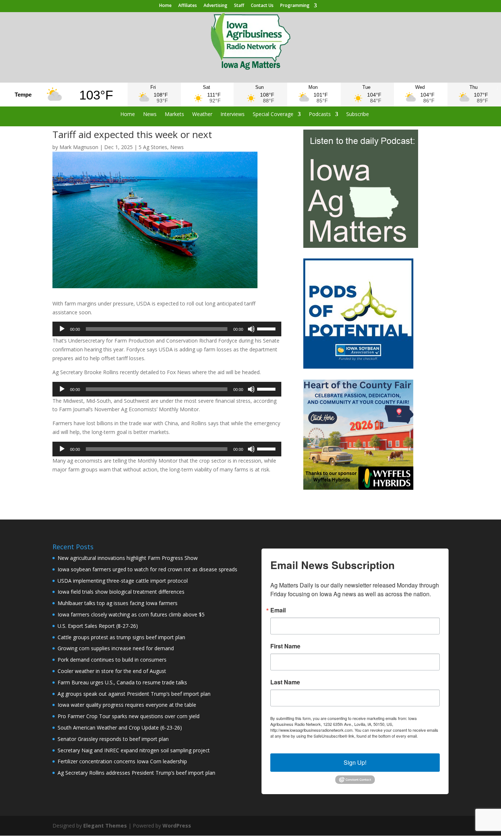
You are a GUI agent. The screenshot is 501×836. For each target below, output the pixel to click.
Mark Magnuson (78, 147)
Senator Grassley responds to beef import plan (113, 738)
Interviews (232, 114)
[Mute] (251, 329)
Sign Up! (355, 762)
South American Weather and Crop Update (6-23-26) (120, 727)
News (150, 114)
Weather (202, 114)
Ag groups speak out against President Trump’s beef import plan (134, 693)
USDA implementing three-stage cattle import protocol (123, 580)
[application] (166, 329)
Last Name (285, 682)
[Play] (62, 329)
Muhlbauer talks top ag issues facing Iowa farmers (118, 603)
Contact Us (262, 5)
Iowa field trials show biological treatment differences (121, 591)
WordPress (176, 825)
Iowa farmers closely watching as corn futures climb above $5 (131, 614)
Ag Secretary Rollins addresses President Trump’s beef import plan (136, 772)
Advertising (215, 5)
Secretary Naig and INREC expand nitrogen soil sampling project (134, 750)
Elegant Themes (105, 825)
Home (165, 5)
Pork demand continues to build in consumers (112, 659)
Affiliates (187, 5)
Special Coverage (273, 114)
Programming (295, 5)
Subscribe (357, 114)
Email (278, 610)
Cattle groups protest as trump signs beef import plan (121, 637)
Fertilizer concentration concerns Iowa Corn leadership (122, 761)
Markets (174, 114)
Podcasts (320, 114)
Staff (239, 5)
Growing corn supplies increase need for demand (116, 648)
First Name (285, 646)
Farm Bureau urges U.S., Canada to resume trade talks (122, 682)
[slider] (267, 328)
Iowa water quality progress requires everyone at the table (127, 704)
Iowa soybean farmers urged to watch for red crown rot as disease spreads (147, 569)
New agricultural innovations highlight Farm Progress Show (128, 557)
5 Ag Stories (153, 147)
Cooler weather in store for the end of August (112, 670)
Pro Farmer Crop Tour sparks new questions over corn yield (129, 716)
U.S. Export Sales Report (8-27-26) (98, 625)
